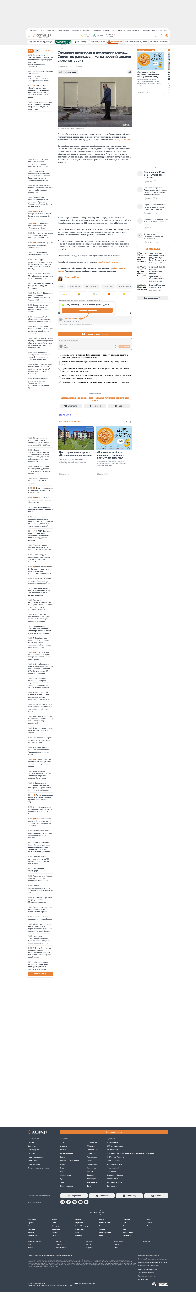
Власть (63, 1164)
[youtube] (80, 1202)
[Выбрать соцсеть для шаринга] (129, 72)
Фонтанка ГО (64, 30)
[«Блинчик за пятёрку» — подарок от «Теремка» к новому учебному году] (114, 438)
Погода (61, 286)
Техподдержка (33, 1150)
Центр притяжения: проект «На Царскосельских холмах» (75, 453)
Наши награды (143, 1279)
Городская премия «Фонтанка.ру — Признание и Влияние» (130, 1153)
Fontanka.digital (113, 1168)
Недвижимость (66, 1186)
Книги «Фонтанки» (114, 1164)
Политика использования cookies (149, 1266)
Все (30, 51)
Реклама (31, 1153)
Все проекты (112, 1186)
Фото (89, 1186)
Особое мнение (93, 1150)
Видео (62, 1157)
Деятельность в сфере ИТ (146, 1272)
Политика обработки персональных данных (152, 1259)
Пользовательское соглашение (148, 1255)
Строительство (93, 1164)
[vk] (74, 1202)
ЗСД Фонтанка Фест (132, 30)
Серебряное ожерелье (80, 30)
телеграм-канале (122, 139)
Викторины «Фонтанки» (70, 1161)
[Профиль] (167, 36)
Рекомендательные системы (147, 1269)
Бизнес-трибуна (66, 1153)
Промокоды (153, 249)
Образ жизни (92, 1143)
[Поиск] (156, 36)
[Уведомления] (161, 36)
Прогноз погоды (74, 286)
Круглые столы (113, 1179)
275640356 (67, 318)
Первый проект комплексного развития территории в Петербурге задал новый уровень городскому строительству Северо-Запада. (75, 461)
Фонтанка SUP (34, 30)
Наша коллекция (113, 1161)
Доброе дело (65, 1175)
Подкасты (91, 1153)
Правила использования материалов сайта (152, 1262)
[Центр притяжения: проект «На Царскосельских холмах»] (76, 438)
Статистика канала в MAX (38, 1168)
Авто (62, 1143)
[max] (62, 1202)
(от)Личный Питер (49, 30)
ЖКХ (62, 1182)
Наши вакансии (34, 1164)
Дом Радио (111, 1172)
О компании (32, 1161)
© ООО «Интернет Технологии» (84, 1283)
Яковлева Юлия (72, 277)
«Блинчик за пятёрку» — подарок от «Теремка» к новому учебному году (110, 455)
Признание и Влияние (101, 30)
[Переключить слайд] (168, 61)
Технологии (91, 1168)
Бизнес (63, 1150)
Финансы (90, 1175)
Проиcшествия (93, 1157)
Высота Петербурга (114, 1182)
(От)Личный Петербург (116, 1157)
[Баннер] (63, 42)
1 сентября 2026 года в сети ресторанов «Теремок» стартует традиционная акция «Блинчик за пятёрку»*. (111, 463)
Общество (91, 1146)
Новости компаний (69, 421)
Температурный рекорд (126, 286)
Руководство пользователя (147, 1276)
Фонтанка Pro (112, 1143)
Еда (61, 1179)
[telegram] (68, 1202)
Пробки (98, 36)
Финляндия (91, 1179)
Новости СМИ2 (64, 415)
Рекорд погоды (108, 286)
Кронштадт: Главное (115, 1175)
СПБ (36, 51)
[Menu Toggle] (29, 36)
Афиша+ (63, 1146)
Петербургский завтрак (152, 30)
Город (62, 1172)
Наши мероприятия (35, 1157)
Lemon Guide (117, 30)
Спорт (89, 1161)
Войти (66, 347)
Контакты (32, 1146)
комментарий (69, 72)
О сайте (31, 1143)
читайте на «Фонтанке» (108, 262)
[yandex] (86, 1202)
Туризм (90, 1172)
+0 (123, 328)
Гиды (62, 1168)
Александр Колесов (91, 286)
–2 (129, 328)
